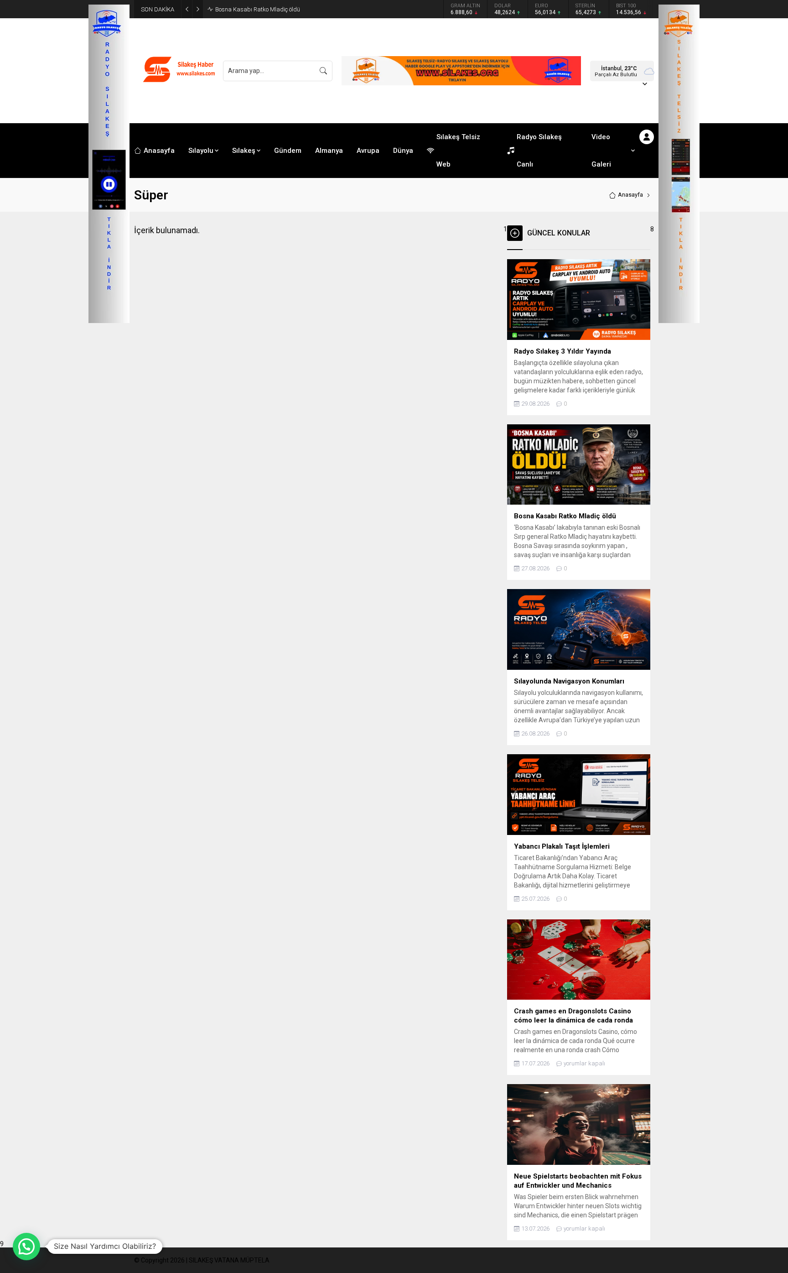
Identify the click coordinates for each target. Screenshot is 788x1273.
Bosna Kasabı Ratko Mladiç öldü (257, 9)
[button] (26, 1246)
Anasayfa (630, 194)
